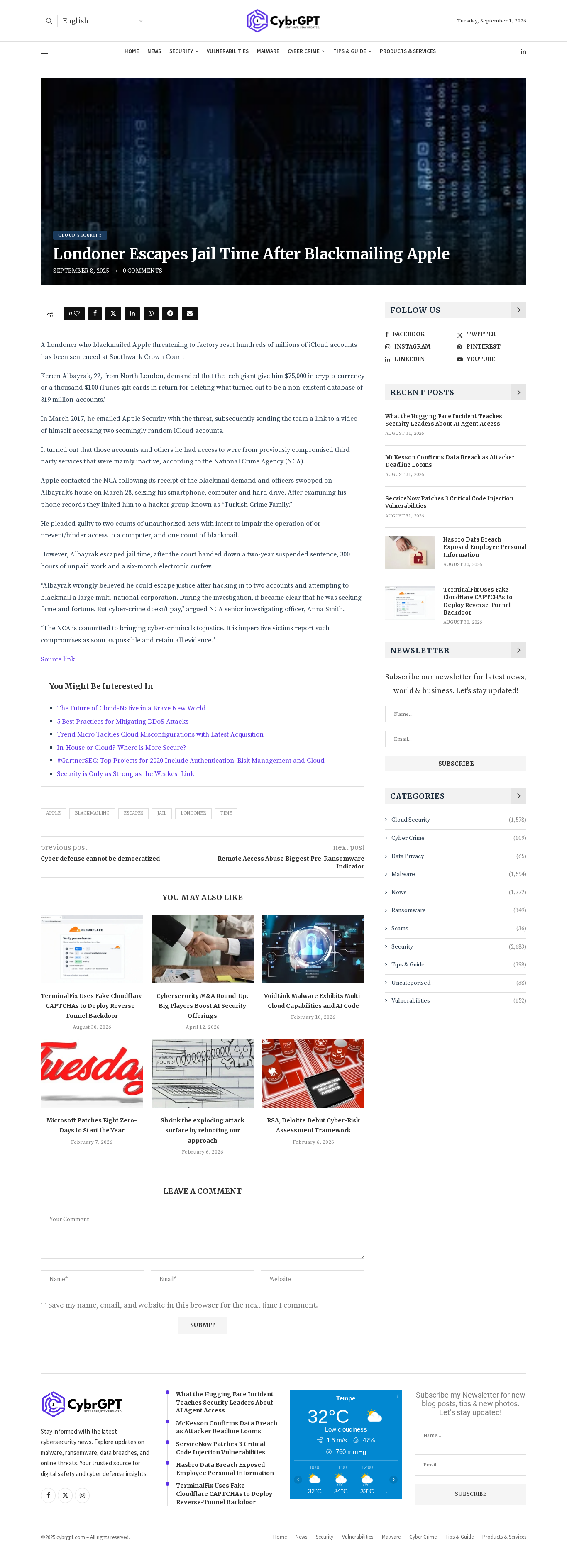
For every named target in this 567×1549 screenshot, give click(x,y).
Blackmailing (92, 813)
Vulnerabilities (228, 51)
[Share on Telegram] (170, 313)
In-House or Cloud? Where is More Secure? (121, 748)
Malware (268, 51)
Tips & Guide (349, 51)
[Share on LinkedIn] (132, 313)
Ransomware (458, 910)
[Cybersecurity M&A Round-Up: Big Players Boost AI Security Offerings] (203, 949)
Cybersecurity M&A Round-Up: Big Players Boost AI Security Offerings (202, 1006)
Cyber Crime (304, 51)
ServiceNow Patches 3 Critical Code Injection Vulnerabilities (449, 502)
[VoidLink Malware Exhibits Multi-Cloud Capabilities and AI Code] (313, 949)
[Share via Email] (190, 313)
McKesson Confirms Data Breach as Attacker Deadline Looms (450, 461)
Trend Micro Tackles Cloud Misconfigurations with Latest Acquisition (160, 734)
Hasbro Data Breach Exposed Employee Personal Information (484, 547)
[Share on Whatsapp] (151, 313)
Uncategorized (458, 983)
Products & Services (408, 51)
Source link (58, 659)
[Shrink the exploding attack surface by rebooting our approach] (203, 1073)
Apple (53, 813)
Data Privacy (458, 856)
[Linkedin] (523, 51)
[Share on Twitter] (113, 313)
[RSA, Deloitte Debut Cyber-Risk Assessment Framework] (313, 1073)
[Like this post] (77, 313)
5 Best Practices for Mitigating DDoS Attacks (122, 721)
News (154, 51)
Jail (161, 813)
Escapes (133, 813)
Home (132, 51)
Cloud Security (458, 820)
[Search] (49, 21)
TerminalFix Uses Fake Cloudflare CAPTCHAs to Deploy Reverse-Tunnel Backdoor (92, 1006)
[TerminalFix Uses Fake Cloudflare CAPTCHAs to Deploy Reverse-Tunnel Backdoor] (92, 949)
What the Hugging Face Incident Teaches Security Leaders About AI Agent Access (443, 420)
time (226, 813)
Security (181, 51)
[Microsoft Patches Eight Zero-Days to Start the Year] (92, 1073)
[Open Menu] (44, 51)
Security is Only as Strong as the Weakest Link (125, 774)
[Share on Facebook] (95, 313)
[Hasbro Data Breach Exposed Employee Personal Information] (410, 552)
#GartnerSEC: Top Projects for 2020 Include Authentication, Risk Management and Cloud (191, 760)
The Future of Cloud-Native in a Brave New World (131, 708)
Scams (458, 928)
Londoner (193, 813)
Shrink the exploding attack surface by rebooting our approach (202, 1130)
